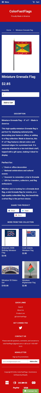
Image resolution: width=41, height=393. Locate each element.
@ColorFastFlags (20, 316)
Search (20, 307)
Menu (6, 2)
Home (8, 30)
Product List (20, 313)
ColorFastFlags (20, 11)
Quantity (5, 90)
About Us (20, 310)
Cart (37, 2)
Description (19, 114)
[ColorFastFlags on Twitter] (20, 329)
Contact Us (31, 391)
